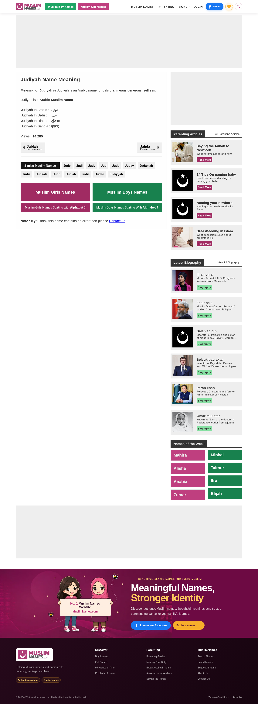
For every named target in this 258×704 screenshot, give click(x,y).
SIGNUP (183, 6)
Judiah (71, 174)
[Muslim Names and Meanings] (29, 6)
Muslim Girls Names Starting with (55, 207)
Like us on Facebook (153, 625)
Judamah (146, 165)
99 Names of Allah (105, 667)
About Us (203, 673)
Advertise (237, 697)
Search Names (206, 656)
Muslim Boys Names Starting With (127, 207)
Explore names (188, 625)
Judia (26, 174)
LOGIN (198, 6)
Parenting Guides (155, 656)
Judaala (41, 174)
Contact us (117, 221)
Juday (129, 165)
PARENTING (166, 6)
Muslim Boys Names (127, 192)
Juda (115, 165)
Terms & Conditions (219, 697)
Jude (67, 165)
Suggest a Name (207, 667)
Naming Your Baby (156, 662)
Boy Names (101, 656)
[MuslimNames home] (34, 654)
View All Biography (228, 262)
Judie (86, 174)
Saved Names (205, 662)
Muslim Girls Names (55, 192)
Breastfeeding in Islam (158, 667)
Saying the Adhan (156, 678)
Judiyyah (116, 174)
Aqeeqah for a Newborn (159, 673)
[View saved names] (229, 6)
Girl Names (101, 662)
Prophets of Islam (105, 673)
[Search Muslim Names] (238, 6)
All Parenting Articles (227, 133)
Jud (104, 165)
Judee (99, 174)
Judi (79, 165)
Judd (56, 174)
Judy (91, 165)
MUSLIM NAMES (142, 6)
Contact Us (204, 678)
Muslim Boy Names (60, 6)
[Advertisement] (129, 41)
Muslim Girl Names (93, 6)
